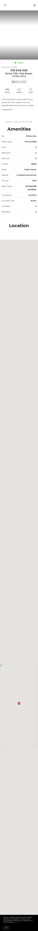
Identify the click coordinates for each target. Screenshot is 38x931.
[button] (19, 703)
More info (17, 922)
